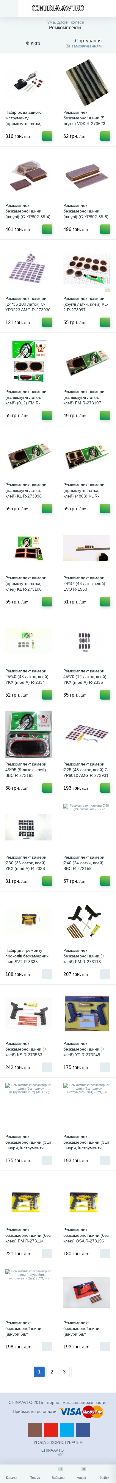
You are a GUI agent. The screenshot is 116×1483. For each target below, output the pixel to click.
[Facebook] (83, 1430)
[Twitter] (67, 1430)
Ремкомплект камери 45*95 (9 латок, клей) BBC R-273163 (25, 770)
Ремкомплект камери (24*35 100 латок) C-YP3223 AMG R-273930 (28, 304)
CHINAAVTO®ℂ (52, 1452)
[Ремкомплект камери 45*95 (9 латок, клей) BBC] (28, 734)
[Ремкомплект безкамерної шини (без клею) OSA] (86, 1199)
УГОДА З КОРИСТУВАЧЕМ (58, 1442)
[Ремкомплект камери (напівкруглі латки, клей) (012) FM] (28, 361)
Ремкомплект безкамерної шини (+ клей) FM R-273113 (83, 956)
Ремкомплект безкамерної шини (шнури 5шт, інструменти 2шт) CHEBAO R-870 (81, 1334)
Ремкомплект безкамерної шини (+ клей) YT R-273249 (83, 1049)
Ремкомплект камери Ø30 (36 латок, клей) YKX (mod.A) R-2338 (25, 863)
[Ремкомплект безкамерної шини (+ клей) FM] (86, 920)
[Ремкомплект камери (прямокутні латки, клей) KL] (28, 548)
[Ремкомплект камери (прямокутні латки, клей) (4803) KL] (86, 454)
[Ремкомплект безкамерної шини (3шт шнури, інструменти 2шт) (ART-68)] (28, 1106)
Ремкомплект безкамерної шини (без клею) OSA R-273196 (86, 1235)
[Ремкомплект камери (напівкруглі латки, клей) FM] (86, 361)
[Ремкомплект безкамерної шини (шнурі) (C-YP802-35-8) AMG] (86, 175)
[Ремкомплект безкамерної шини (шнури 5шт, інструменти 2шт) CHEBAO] (86, 1292)
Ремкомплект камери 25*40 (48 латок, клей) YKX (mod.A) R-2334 (26, 677)
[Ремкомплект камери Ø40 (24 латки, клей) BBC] (86, 827)
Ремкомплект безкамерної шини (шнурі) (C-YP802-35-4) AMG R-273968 (28, 214)
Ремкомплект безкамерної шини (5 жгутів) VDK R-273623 (84, 118)
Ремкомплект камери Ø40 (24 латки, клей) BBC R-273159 (83, 863)
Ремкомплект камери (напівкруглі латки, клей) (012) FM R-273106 (25, 400)
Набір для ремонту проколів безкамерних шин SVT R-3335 (26, 956)
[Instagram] (35, 1430)
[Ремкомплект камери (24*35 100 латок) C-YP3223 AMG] (28, 268)
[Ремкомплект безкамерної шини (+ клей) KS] (28, 1013)
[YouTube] (51, 1430)
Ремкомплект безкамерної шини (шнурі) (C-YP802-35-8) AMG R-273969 (86, 214)
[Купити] (47, 136)
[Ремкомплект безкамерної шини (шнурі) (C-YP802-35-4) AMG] (28, 175)
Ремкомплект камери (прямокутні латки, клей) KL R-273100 (25, 583)
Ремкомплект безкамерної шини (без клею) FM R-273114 (28, 1235)
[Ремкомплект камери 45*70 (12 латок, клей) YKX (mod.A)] (86, 641)
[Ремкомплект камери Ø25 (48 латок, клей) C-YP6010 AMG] (86, 734)
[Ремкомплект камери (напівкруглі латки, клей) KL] (28, 454)
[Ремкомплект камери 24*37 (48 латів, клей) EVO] (86, 548)
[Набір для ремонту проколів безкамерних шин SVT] (28, 920)
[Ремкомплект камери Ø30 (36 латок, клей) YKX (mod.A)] (28, 827)
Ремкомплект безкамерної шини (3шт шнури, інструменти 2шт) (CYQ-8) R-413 (86, 1145)
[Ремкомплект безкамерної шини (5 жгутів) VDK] (86, 82)
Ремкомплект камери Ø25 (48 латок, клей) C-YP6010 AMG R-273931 (86, 770)
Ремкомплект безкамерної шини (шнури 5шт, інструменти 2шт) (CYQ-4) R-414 (28, 1334)
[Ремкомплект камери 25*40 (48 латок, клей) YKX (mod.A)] (28, 641)
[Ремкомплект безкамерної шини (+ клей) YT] (86, 1013)
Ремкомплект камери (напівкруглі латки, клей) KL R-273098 (25, 490)
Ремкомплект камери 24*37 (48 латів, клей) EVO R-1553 (84, 583)
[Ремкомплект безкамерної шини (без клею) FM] (28, 1199)
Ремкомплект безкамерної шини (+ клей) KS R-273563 (25, 1049)
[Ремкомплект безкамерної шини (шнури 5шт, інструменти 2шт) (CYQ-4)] (28, 1292)
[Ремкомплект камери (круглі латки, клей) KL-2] (86, 268)
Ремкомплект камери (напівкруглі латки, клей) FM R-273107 (83, 397)
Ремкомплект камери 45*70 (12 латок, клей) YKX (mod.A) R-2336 (84, 677)
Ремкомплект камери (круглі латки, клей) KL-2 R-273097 (85, 304)
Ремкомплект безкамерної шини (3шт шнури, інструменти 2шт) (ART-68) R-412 (28, 1145)
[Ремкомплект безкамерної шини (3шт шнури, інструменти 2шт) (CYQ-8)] (86, 1106)
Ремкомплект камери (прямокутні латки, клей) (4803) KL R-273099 (83, 493)
